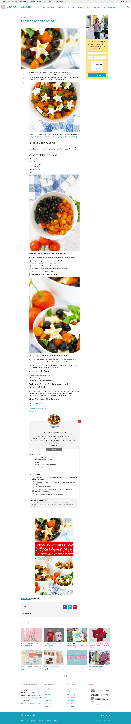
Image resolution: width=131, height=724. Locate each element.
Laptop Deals (47, 694)
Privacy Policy (49, 720)
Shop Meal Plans (15, 1)
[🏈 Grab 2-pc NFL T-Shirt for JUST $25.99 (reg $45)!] (54, 635)
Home (22, 13)
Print (54, 449)
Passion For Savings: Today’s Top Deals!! (77, 668)
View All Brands (70, 706)
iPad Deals (46, 689)
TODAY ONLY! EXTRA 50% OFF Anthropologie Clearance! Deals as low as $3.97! (53, 668)
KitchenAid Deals (48, 700)
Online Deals (33, 695)
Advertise (38, 703)
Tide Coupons (70, 691)
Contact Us (32, 703)
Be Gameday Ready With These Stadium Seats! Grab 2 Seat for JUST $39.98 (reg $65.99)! (99, 645)
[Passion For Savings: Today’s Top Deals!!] (77, 657)
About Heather (25, 703)
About (22, 720)
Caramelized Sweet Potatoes (38, 408)
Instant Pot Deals (48, 697)
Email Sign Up (34, 720)
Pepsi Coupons (70, 703)
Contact (27, 720)
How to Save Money (29, 13)
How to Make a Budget (25, 1)
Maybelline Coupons (72, 689)
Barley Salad (33, 411)
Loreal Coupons (70, 700)
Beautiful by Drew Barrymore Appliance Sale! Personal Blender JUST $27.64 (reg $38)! (31, 668)
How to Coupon (34, 1)
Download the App (6, 1)
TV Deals (46, 691)
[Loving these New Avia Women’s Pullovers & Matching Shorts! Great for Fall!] (99, 657)
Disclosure (41, 720)
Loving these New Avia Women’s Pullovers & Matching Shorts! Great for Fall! (99, 668)
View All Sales (47, 706)
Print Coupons (51, 1)
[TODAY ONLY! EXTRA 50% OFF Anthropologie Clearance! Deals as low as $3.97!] (54, 657)
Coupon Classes (42, 1)
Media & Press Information (103, 705)
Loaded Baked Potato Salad (38, 406)
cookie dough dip (56, 137)
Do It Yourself (37, 13)
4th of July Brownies (43, 137)
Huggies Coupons (71, 694)
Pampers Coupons (71, 697)
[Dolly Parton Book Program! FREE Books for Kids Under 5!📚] (77, 635)
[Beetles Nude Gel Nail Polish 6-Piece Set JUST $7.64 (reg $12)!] (31, 635)
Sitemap (56, 720)
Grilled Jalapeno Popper (37, 403)
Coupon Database (59, 1)
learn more (73, 26)
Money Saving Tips (32, 697)
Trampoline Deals (48, 703)
